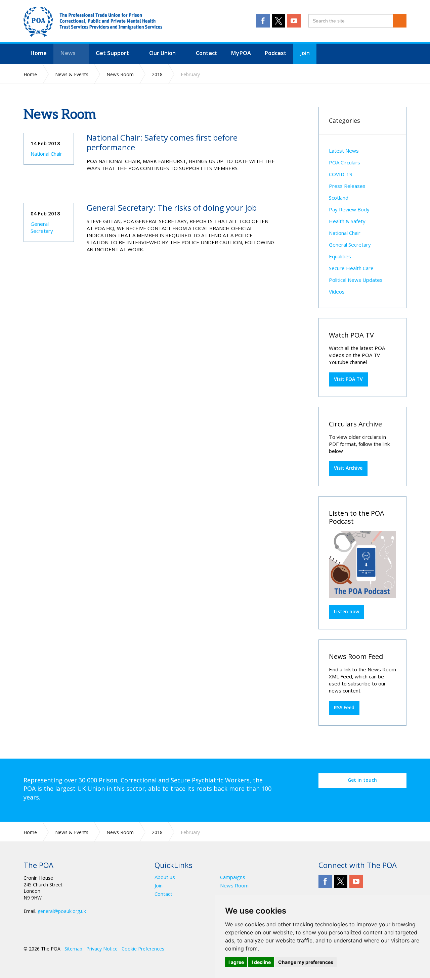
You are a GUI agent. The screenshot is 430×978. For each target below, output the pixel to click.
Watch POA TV (351, 335)
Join (159, 885)
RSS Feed (344, 707)
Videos (337, 291)
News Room (234, 885)
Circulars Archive (355, 423)
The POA (93, 22)
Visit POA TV (348, 379)
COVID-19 (340, 174)
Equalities (340, 256)
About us (165, 877)
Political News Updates (356, 279)
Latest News (344, 150)
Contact (163, 893)
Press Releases (347, 186)
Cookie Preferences (143, 948)
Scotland (338, 197)
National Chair (46, 153)
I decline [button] (261, 962)
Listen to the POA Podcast (356, 517)
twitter (278, 21)
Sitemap (73, 948)
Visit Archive (348, 468)
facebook (263, 21)
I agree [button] (236, 962)
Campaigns (232, 877)
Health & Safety (347, 221)
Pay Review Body (349, 209)
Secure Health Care (351, 268)
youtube (294, 21)
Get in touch (362, 780)
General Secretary (42, 227)
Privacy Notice (102, 948)
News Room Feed (356, 656)
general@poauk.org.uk (62, 911)
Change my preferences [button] (305, 962)
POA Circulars (344, 162)
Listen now (346, 611)
